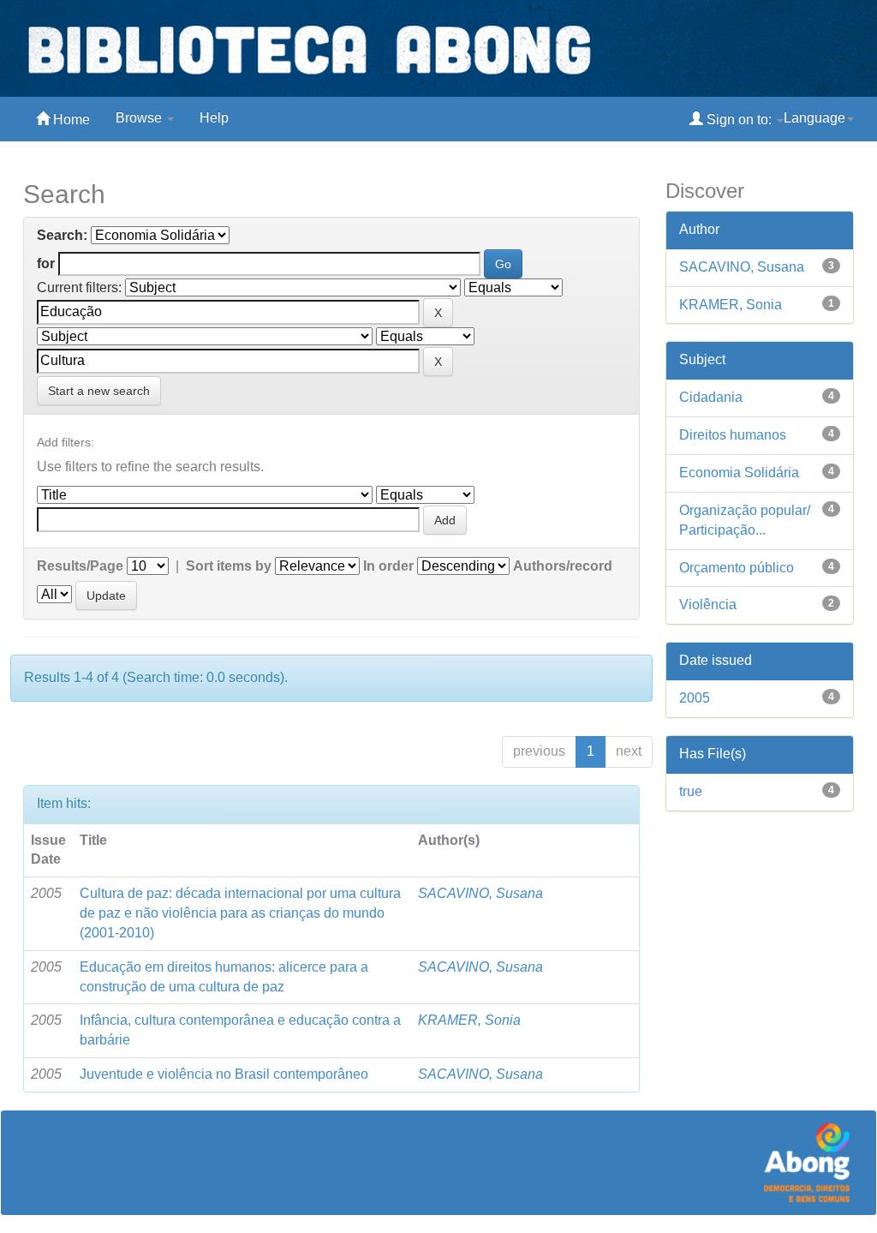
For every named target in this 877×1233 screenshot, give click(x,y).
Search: (62, 235)
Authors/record (562, 566)
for (46, 263)
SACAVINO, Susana (480, 893)
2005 (694, 698)
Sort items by (228, 566)
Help (214, 118)
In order (388, 566)
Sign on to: (739, 119)
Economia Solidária (739, 472)
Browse (140, 118)
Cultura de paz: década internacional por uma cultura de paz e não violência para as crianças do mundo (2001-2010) (240, 913)
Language (814, 118)
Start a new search (99, 391)
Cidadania (711, 397)
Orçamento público (736, 567)
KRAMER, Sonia (469, 1020)
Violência (708, 604)
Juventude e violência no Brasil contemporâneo (224, 1074)
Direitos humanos (732, 435)
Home (70, 119)
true (690, 791)
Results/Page (80, 566)
